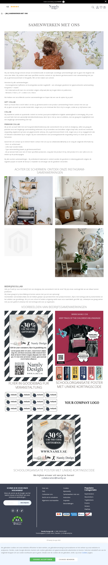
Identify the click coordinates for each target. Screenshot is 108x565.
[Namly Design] (54, 7)
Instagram (13, 510)
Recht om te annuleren (50, 497)
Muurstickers (88, 497)
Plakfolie (87, 509)
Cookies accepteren (42, 559)
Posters (87, 503)
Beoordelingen (68, 503)
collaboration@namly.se (54, 478)
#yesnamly (67, 491)
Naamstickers (89, 494)
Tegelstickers (89, 500)
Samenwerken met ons (71, 494)
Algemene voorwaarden (50, 500)
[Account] (97, 7)
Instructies (66, 497)
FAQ (43, 491)
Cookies (66, 488)
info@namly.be (67, 533)
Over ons (45, 488)
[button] (22, 7)
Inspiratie (66, 500)
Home (2, 13)
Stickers (87, 506)
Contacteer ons (47, 494)
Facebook (17, 510)
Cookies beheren (66, 559)
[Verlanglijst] (101, 7)
